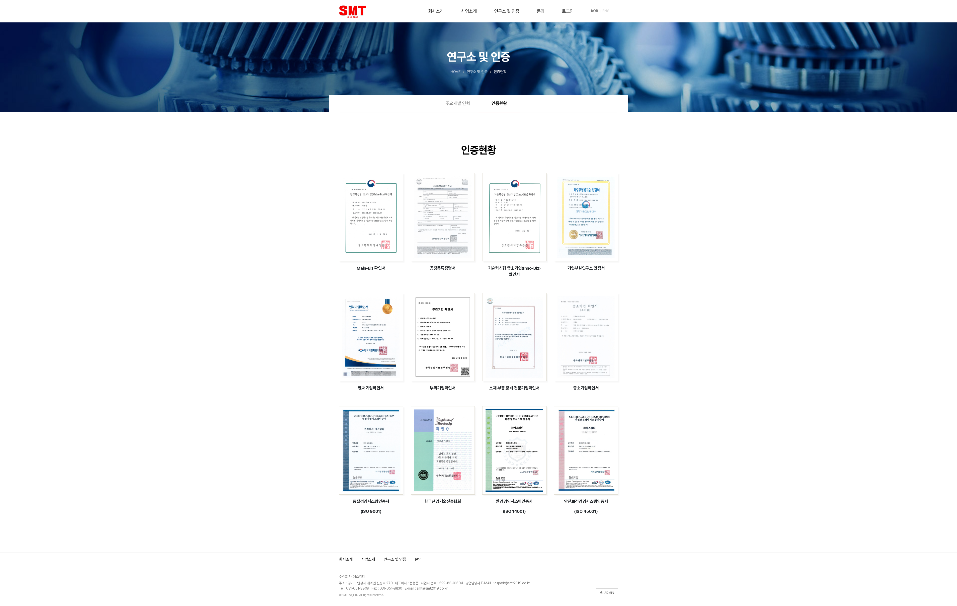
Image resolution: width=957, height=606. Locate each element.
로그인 (568, 11)
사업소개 (469, 11)
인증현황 (499, 103)
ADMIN (607, 593)
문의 (541, 11)
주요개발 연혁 (458, 103)
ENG (605, 11)
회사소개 (436, 11)
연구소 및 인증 (506, 11)
